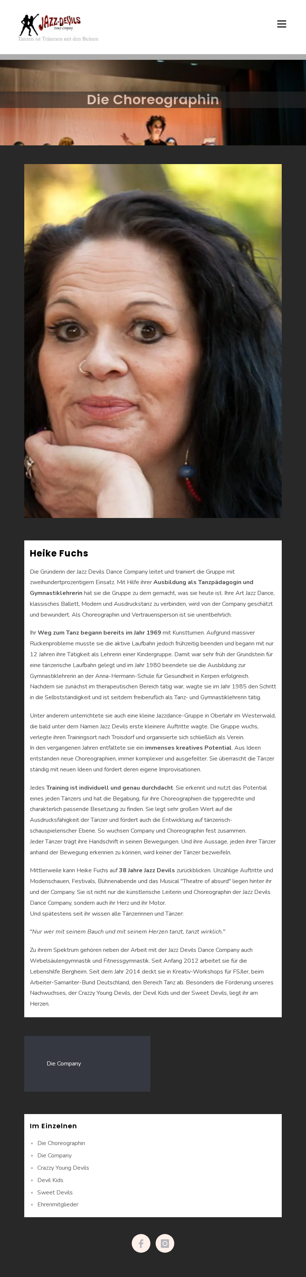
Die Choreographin (61, 1143)
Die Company (64, 1063)
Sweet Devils (55, 1192)
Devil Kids (50, 1180)
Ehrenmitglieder (57, 1204)
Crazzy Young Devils (63, 1168)
